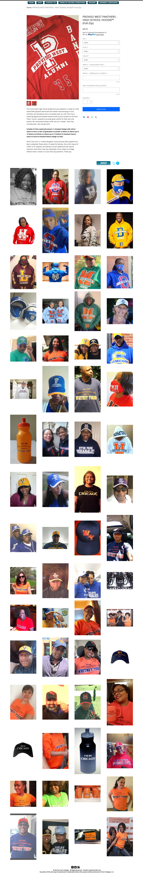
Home (29, 7)
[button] (116, 163)
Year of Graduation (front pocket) (95, 86)
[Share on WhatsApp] (92, 117)
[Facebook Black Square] (72, 867)
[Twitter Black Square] (75, 867)
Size (85, 39)
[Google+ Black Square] (78, 867)
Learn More (100, 35)
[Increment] (90, 102)
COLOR (86, 56)
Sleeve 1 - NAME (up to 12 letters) (95, 73)
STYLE (85, 47)
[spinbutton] (87, 102)
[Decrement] (84, 102)
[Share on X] (96, 117)
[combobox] (101, 43)
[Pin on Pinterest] (88, 117)
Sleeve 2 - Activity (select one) (93, 65)
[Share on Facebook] (84, 117)
